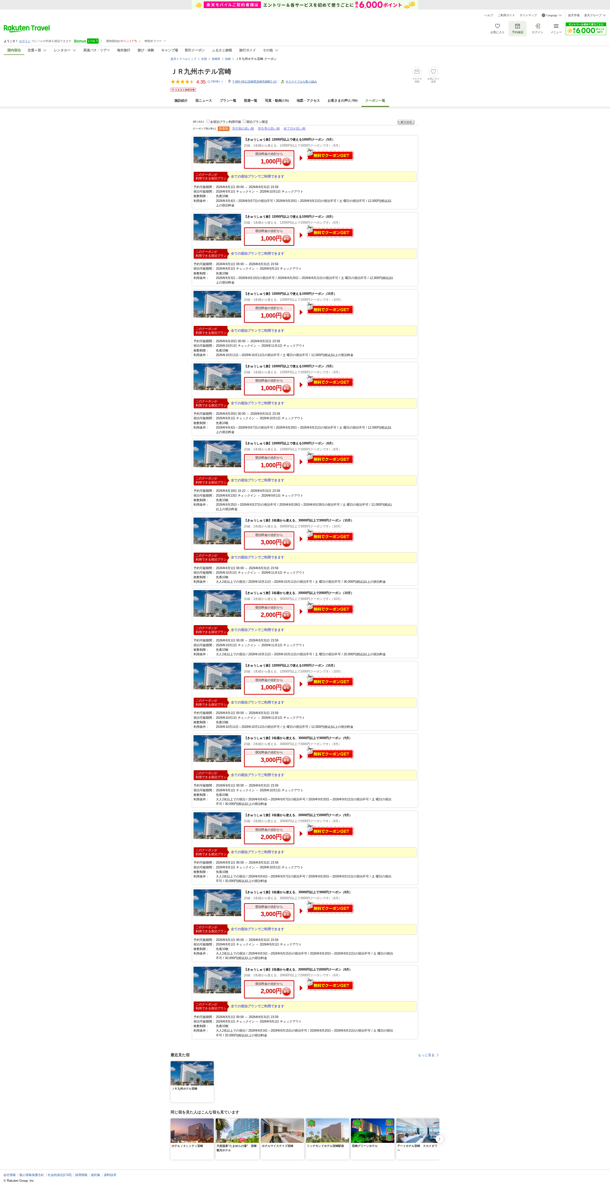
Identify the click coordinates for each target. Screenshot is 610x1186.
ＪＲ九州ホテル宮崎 (201, 71)
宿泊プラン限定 (257, 122)
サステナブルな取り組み (301, 81)
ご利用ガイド (506, 15)
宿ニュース (203, 100)
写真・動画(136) (277, 100)
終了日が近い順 (294, 128)
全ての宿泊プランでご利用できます (257, 176)
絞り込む (405, 122)
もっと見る (426, 1055)
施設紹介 (181, 100)
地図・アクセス (308, 100)
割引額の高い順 (243, 128)
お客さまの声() (343, 100)
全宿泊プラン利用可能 (225, 122)
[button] (211, 1064)
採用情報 (81, 1175)
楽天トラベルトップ (183, 59)
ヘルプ (488, 15)
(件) (214, 81)
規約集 (95, 1175)
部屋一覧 (250, 100)
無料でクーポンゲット (330, 154)
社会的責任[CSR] (59, 1175)
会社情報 (9, 1175)
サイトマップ (528, 15)
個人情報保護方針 (31, 1175)
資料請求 (110, 1175)
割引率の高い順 (269, 128)
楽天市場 (574, 15)
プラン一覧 (228, 100)
